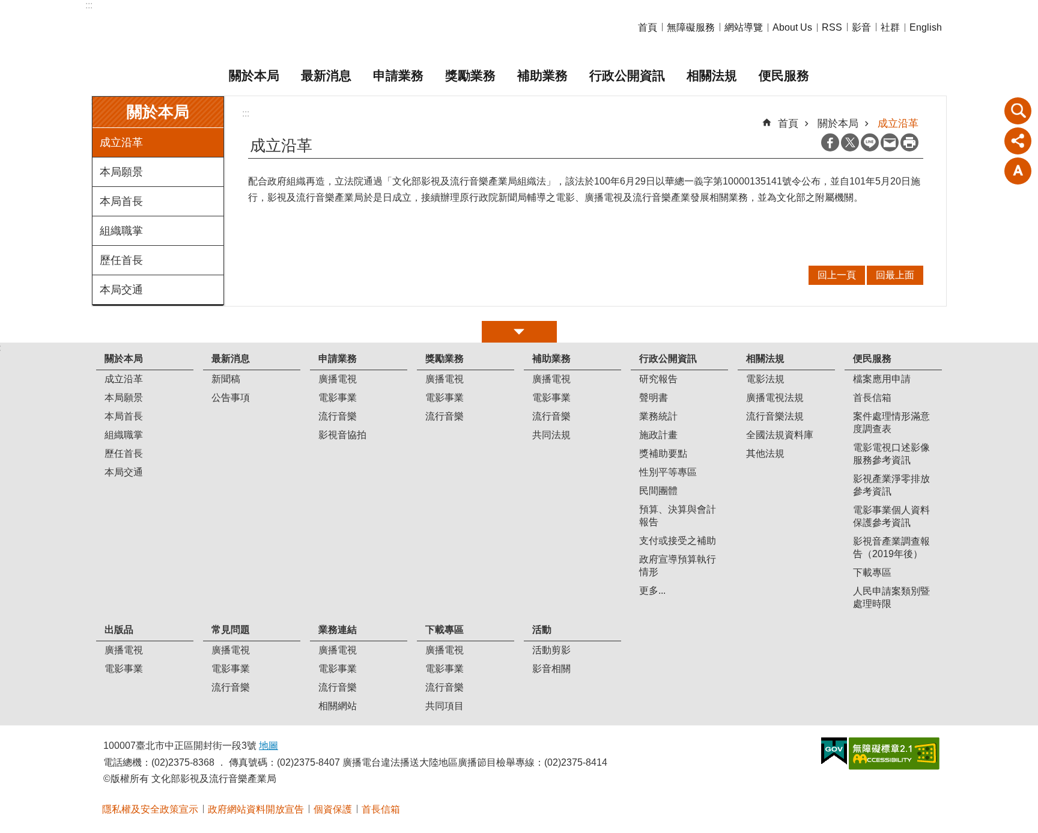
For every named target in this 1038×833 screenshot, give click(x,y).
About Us (792, 27)
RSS (832, 27)
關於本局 (254, 75)
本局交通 (121, 290)
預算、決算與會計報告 (677, 515)
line (870, 142)
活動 (541, 629)
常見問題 (230, 629)
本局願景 (121, 172)
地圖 (268, 745)
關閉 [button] (519, 332)
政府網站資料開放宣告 (256, 809)
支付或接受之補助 (677, 541)
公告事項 (230, 397)
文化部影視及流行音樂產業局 (234, 28)
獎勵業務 (470, 75)
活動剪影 (551, 650)
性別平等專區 (668, 472)
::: (89, 5)
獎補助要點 (663, 453)
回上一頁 (837, 275)
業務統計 (658, 416)
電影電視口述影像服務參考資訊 (891, 453)
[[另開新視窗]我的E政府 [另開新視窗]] (834, 751)
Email (890, 142)
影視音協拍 (342, 435)
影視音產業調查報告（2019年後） (891, 547)
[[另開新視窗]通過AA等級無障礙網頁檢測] (894, 753)
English (925, 27)
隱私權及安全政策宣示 (150, 809)
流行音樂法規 (775, 416)
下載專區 (872, 572)
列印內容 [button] (909, 142)
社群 (890, 27)
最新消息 (326, 75)
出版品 (119, 629)
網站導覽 (743, 27)
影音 (861, 27)
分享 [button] (1018, 141)
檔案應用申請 (882, 379)
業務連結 (337, 629)
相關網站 (337, 706)
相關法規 (712, 75)
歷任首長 (121, 260)
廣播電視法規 (775, 397)
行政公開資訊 (627, 75)
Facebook (830, 142)
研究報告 (658, 379)
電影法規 (765, 379)
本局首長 (121, 201)
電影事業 (337, 397)
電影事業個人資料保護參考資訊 (891, 516)
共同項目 (444, 706)
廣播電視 (337, 379)
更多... (652, 590)
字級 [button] (1018, 171)
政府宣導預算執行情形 (677, 565)
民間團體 (658, 491)
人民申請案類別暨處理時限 (891, 597)
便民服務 (784, 75)
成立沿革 (121, 142)
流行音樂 (337, 416)
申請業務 (398, 75)
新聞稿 (225, 379)
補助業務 (542, 75)
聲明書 (653, 397)
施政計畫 (658, 435)
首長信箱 (872, 397)
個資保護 (333, 809)
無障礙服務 (691, 27)
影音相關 (551, 669)
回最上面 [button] (895, 275)
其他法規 (765, 453)
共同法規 (551, 435)
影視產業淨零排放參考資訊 (891, 485)
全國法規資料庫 (779, 435)
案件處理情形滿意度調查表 (891, 422)
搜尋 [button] (1018, 111)
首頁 (647, 27)
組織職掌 (121, 231)
